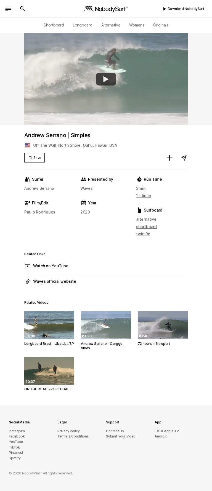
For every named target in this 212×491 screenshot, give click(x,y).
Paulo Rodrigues (39, 212)
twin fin (143, 233)
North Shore (69, 145)
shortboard (146, 226)
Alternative (111, 25)
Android (161, 436)
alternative (146, 219)
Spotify (15, 458)
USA (113, 145)
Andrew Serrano (39, 188)
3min (140, 188)
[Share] (184, 158)
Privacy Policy (68, 431)
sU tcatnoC (115, 431)
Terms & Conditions (73, 436)
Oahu (88, 145)
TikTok (14, 447)
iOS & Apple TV (167, 431)
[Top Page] (106, 9)
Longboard (82, 25)
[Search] (22, 9)
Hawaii (101, 145)
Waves (86, 188)
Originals (160, 25)
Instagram (17, 431)
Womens (136, 25)
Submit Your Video (121, 436)
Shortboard (54, 25)
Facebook (17, 436)
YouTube (16, 442)
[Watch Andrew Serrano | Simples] (106, 79)
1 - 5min (143, 195)
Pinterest (16, 452)
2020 (85, 212)
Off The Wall (44, 145)
